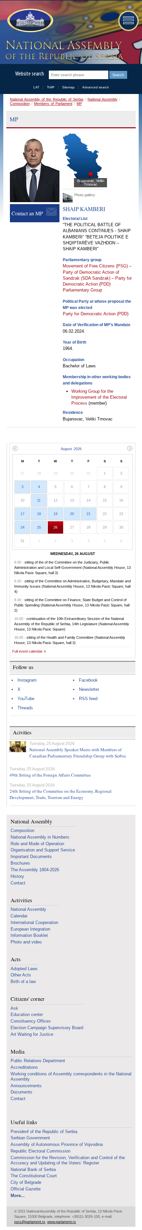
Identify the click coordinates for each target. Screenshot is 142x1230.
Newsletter (89, 689)
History (17, 876)
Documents (21, 1092)
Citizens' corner (28, 999)
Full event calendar (27, 651)
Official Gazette (26, 1188)
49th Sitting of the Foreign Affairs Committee (50, 775)
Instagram (27, 680)
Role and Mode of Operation (37, 843)
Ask (14, 1008)
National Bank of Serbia (33, 1169)
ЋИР (50, 87)
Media (17, 1051)
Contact (18, 882)
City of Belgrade (26, 1182)
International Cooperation (34, 922)
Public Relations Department (38, 1060)
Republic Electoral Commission (40, 1151)
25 (39, 527)
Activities (21, 900)
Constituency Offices (31, 1021)
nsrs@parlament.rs (29, 1222)
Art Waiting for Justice (32, 1034)
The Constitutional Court (34, 1175)
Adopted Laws (24, 968)
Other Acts (21, 974)
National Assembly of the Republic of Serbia (46, 99)
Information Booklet (29, 935)
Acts (15, 959)
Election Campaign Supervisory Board (47, 1027)
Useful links (24, 1122)
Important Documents (31, 856)
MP (79, 104)
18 (39, 514)
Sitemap (68, 87)
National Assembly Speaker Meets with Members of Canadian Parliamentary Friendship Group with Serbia (77, 753)
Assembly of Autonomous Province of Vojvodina (57, 1144)
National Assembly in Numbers (40, 837)
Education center (27, 1014)
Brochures (20, 863)
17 (22, 514)
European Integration (30, 929)
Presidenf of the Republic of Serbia (44, 1131)
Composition (20, 104)
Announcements (26, 1085)
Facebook (88, 680)
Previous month (15, 448)
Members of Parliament (53, 104)
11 (39, 500)
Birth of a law (23, 981)
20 (72, 514)
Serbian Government (30, 1137)
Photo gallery (84, 195)
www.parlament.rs (61, 1222)
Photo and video (26, 941)
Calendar (19, 915)
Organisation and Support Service (43, 849)
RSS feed (88, 698)
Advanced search (95, 87)
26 (55, 527)
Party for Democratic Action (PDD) (95, 313)
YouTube (26, 698)
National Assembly (103, 99)
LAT (36, 87)
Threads (25, 707)
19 (55, 514)
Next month (130, 448)
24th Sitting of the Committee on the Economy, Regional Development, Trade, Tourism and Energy (61, 794)
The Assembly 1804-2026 (35, 869)
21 (88, 514)
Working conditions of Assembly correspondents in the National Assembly (71, 1076)
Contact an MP (27, 213)
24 (22, 527)
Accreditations (24, 1067)
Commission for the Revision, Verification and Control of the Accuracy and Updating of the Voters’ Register (68, 1160)
